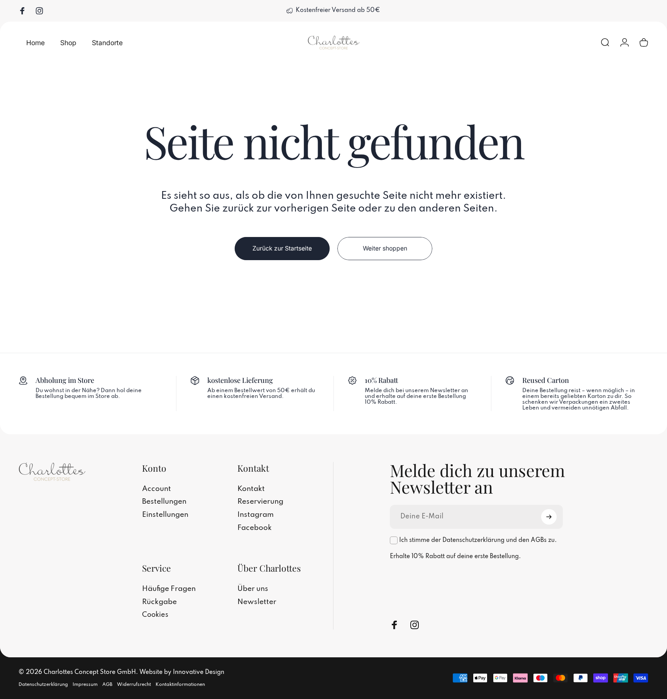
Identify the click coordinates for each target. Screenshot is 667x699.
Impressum (85, 684)
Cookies (155, 614)
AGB (107, 684)
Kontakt (251, 489)
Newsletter (256, 602)
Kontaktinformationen (180, 684)
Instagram (255, 515)
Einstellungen (165, 515)
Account (156, 489)
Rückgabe (159, 602)
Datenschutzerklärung (43, 684)
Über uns (252, 589)
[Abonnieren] (549, 517)
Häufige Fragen (169, 589)
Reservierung (260, 502)
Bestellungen (164, 502)
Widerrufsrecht (134, 684)
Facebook (254, 528)
